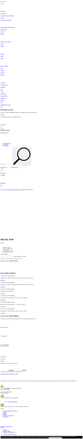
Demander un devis (4, 132)
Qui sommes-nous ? (7, 143)
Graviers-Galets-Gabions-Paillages (11, 189)
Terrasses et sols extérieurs (8, 415)
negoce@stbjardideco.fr (13, 401)
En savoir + (3, 358)
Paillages (5, 413)
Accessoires (5, 416)
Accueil (2, 189)
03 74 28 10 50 (4, 167)
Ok (49, 437)
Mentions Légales (6, 430)
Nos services (5, 145)
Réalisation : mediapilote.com (9, 432)
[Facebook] (5, 242)
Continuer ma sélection (5, 374)
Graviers (5, 412)
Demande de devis (15, 167)
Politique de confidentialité (56, 437)
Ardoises (5, 414)
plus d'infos (3, 280)
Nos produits (5, 144)
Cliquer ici (3, 114)
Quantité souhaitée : (5, 254)
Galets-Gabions (22, 189)
